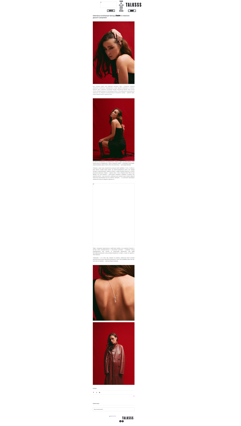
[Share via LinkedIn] (99, 392)
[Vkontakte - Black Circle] (120, 421)
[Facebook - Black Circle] (123, 421)
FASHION (95, 388)
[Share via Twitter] (96, 392)
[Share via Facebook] (93, 392)
